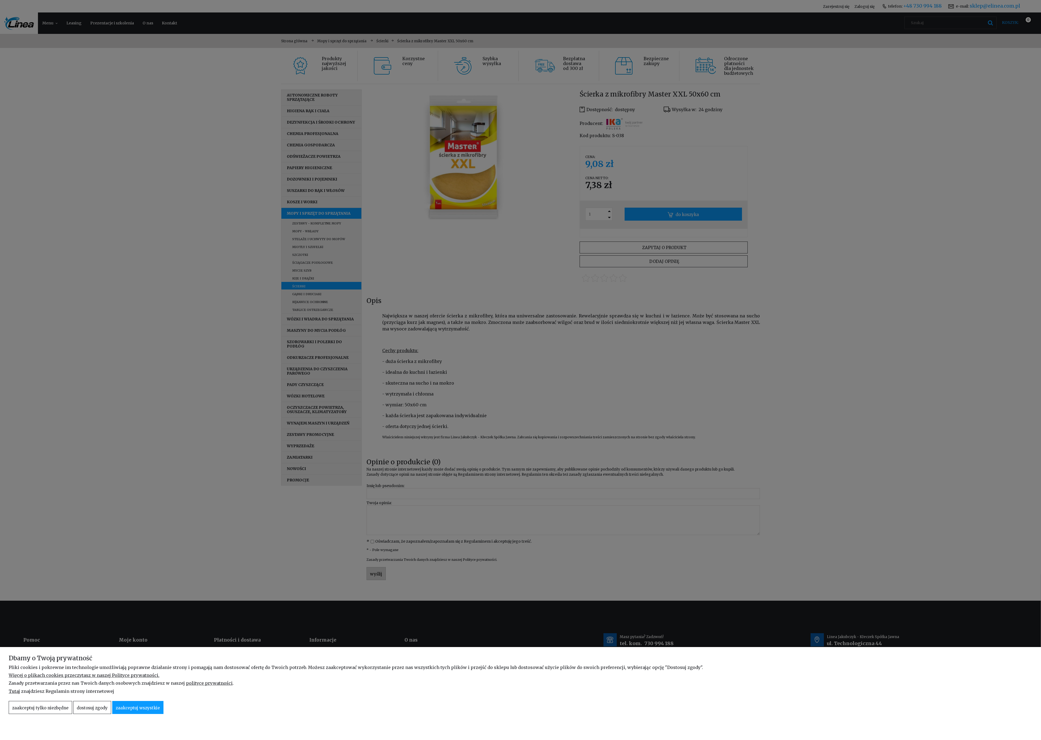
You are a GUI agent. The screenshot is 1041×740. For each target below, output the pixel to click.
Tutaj (14, 691)
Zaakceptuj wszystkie (138, 707)
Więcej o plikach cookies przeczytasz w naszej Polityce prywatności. (84, 675)
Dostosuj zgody (92, 707)
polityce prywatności (209, 683)
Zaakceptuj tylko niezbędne (40, 707)
